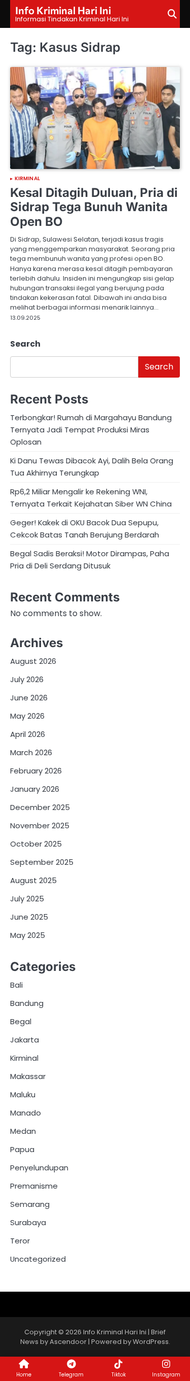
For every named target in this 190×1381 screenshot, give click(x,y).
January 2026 (34, 789)
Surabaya (28, 1222)
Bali (16, 985)
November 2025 (39, 825)
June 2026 (29, 697)
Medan (23, 1131)
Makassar (28, 1076)
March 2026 (31, 752)
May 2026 (27, 716)
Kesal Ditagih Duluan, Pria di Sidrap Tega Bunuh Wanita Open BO (94, 207)
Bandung (27, 1003)
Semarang (30, 1204)
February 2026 (36, 770)
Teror (20, 1240)
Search (25, 344)
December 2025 (40, 807)
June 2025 (29, 917)
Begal (20, 1021)
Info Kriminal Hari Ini (63, 10)
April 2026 (27, 734)
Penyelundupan (39, 1167)
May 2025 (27, 935)
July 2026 (27, 679)
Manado (25, 1112)
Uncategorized (38, 1259)
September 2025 (41, 862)
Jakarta (24, 1039)
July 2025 (27, 898)
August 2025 (33, 880)
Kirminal (27, 178)
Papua (22, 1149)
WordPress (151, 1341)
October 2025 (36, 843)
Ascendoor (68, 1341)
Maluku (22, 1094)
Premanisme (34, 1186)
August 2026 (33, 661)
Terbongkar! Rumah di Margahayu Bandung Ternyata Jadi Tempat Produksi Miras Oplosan (91, 429)
